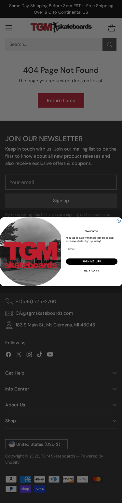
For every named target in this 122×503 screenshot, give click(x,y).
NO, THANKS (91, 271)
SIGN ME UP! (91, 261)
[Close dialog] (119, 221)
